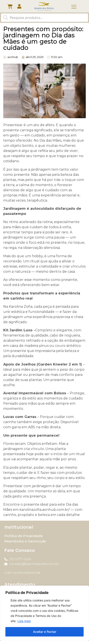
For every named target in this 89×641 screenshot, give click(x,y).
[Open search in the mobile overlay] (44, 17)
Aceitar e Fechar (44, 631)
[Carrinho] (10, 6)
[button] (74, 7)
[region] (44, 613)
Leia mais (24, 621)
